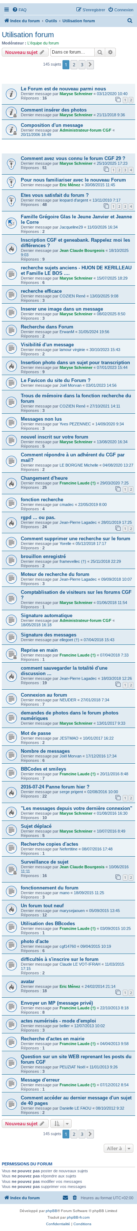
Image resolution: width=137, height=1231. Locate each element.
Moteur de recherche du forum (55, 574)
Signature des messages (48, 635)
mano (64, 893)
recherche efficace (41, 291)
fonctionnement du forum (50, 888)
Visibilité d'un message (47, 344)
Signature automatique (46, 615)
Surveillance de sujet (44, 862)
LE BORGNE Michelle (79, 465)
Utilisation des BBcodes (48, 923)
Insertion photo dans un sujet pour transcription (75, 362)
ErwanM (67, 332)
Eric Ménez (70, 185)
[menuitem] (19, 9)
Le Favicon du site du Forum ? (56, 380)
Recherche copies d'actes (49, 844)
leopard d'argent (74, 200)
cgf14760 (68, 946)
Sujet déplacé (36, 826)
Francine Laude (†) (78, 483)
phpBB (51, 1211)
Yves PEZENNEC (75, 424)
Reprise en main (39, 650)
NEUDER (68, 700)
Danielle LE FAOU (75, 1108)
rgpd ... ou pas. (38, 517)
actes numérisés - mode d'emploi (58, 1021)
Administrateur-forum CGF (85, 130)
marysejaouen (72, 910)
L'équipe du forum (43, 43)
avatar (27, 981)
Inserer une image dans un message (62, 309)
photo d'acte (35, 941)
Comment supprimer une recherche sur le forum (75, 538)
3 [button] (82, 64)
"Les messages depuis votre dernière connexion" (76, 808)
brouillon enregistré (43, 556)
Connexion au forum (44, 695)
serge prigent (71, 792)
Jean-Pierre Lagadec (78, 522)
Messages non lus (41, 419)
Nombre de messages (45, 751)
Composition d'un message (52, 125)
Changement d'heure (44, 478)
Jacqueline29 (71, 227)
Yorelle (65, 543)
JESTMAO (69, 738)
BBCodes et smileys (43, 769)
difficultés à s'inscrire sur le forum (60, 959)
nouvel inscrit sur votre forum (54, 437)
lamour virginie (72, 349)
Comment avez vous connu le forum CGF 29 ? (73, 158)
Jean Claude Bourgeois (82, 250)
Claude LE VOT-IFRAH (80, 964)
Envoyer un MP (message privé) (57, 1003)
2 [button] (74, 64)
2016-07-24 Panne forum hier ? (55, 787)
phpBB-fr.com (78, 1217)
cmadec (67, 504)
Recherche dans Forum (47, 327)
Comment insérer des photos (54, 110)
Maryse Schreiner (76, 93)
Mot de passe (36, 733)
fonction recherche (42, 499)
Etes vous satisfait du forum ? (55, 195)
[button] (90, 64)
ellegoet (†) (69, 640)
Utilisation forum (28, 35)
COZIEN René (72, 296)
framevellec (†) (73, 561)
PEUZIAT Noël (72, 1067)
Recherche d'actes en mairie (52, 1038)
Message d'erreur (40, 1080)
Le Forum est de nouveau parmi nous (63, 88)
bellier (65, 1026)
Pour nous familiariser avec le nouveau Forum (73, 180)
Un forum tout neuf (42, 905)
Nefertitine (68, 849)
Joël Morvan (70, 385)
